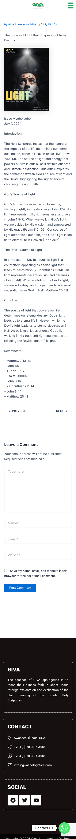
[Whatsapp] (64, 828)
